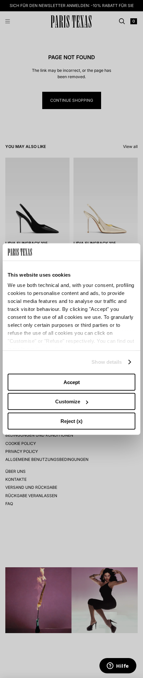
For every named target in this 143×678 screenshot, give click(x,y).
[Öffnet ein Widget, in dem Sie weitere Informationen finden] (117, 666)
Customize (67, 401)
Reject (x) (71, 421)
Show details (106, 362)
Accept (72, 382)
